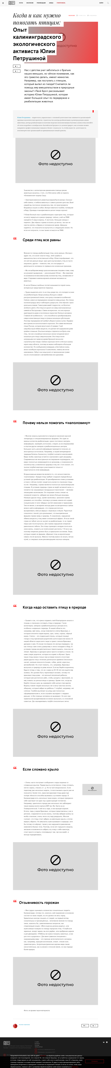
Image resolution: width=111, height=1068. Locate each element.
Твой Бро (11, 3)
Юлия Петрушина (24, 117)
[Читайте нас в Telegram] (107, 1042)
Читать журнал (39, 1046)
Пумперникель (61, 3)
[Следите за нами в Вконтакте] (103, 1042)
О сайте (37, 1042)
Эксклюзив (29, 3)
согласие (43, 1055)
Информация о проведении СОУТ (46, 1052)
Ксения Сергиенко (24, 1024)
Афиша (51, 3)
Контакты (37, 1043)
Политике (75, 1067)
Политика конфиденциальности (46, 1049)
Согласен (94, 1061)
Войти (101, 3)
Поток (21, 3)
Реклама (37, 1045)
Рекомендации (41, 3)
